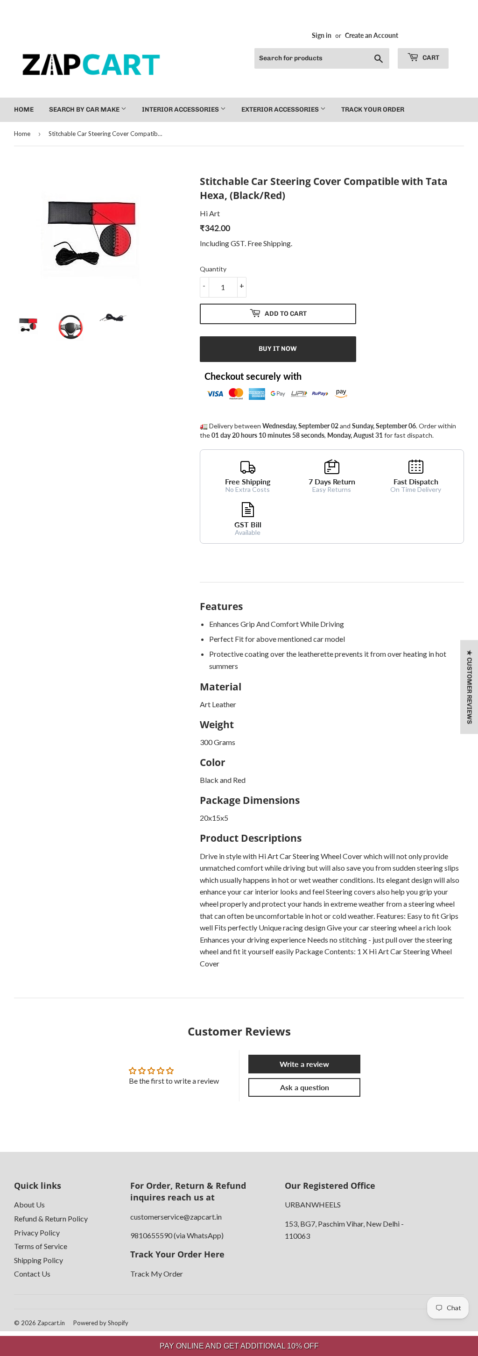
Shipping (277, 243)
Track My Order (156, 1273)
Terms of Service (40, 1246)
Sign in (321, 35)
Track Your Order (372, 110)
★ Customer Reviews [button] (469, 687)
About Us (29, 1204)
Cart (430, 58)
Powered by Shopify (100, 1323)
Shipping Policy (38, 1260)
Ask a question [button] (304, 1087)
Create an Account (371, 35)
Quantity (213, 269)
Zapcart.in (51, 1323)
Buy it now (278, 349)
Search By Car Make (85, 110)
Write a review (304, 1063)
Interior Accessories (181, 110)
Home (24, 110)
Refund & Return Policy (51, 1218)
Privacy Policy (37, 1232)
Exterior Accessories (280, 110)
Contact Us (32, 1273)
